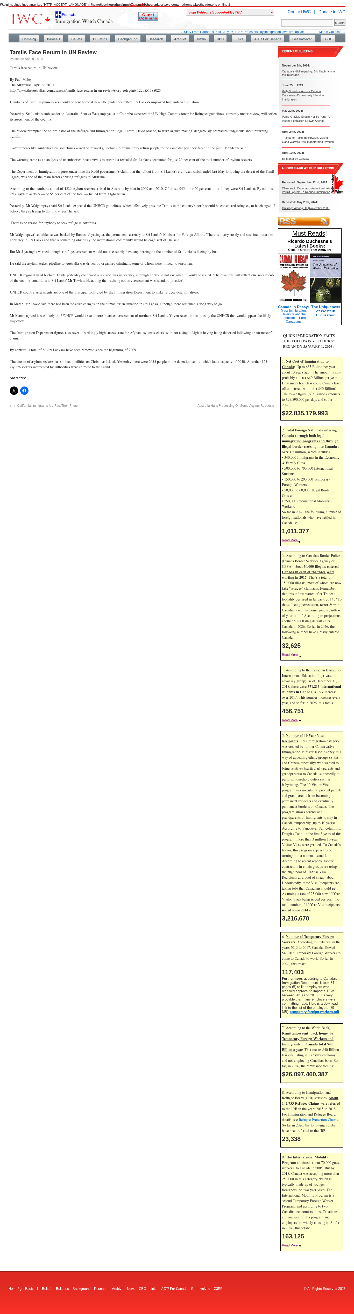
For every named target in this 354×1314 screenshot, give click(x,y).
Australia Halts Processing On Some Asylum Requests (237, 405)
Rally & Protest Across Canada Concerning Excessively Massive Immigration (303, 95)
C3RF (327, 38)
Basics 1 (53, 38)
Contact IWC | (301, 12)
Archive (180, 38)
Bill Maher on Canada (295, 158)
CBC (220, 38)
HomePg (29, 38)
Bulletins (100, 38)
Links (239, 38)
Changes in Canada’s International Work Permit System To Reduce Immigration (307, 190)
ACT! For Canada (267, 38)
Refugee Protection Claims (318, 1119)
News (201, 38)
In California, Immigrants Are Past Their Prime (44, 405)
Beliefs (76, 38)
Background (128, 38)
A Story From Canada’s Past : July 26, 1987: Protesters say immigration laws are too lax (219, 32)
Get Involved (302, 38)
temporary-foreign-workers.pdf (314, 1012)
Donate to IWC (331, 12)
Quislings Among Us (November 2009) (306, 208)
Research (155, 38)
